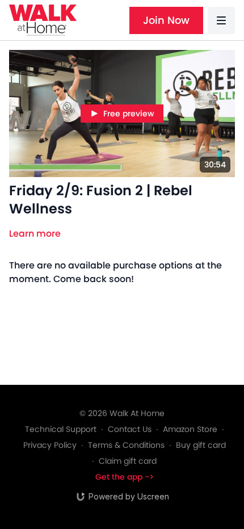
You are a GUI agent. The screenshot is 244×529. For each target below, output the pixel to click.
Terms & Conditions (126, 445)
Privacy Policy (50, 445)
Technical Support (60, 429)
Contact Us (130, 429)
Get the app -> (124, 476)
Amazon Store (190, 429)
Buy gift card (201, 445)
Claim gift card (128, 461)
